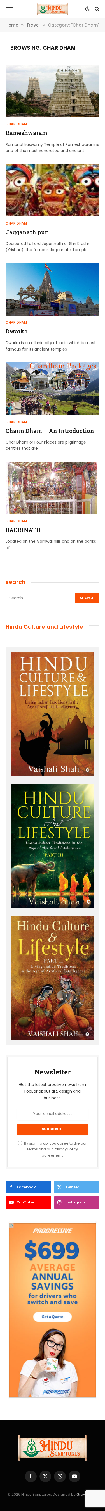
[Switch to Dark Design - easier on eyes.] (87, 8)
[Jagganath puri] (52, 190)
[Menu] (9, 9)
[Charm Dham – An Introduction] (52, 388)
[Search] (96, 9)
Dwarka (17, 331)
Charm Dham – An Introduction (50, 430)
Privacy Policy (66, 1149)
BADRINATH (23, 529)
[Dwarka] (52, 289)
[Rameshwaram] (52, 91)
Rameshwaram (26, 132)
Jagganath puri (27, 232)
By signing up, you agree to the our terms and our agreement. (55, 1149)
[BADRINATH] (52, 488)
